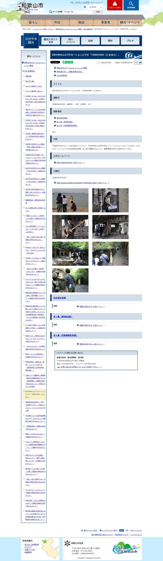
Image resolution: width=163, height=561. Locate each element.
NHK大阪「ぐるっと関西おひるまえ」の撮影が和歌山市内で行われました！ (35, 503)
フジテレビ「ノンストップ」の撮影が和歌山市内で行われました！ (35, 492)
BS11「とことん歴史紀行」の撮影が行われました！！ (34, 355)
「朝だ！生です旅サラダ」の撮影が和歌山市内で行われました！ (35, 482)
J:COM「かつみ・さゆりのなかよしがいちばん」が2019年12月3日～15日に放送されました (35, 100)
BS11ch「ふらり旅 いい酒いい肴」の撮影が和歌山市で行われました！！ (35, 471)
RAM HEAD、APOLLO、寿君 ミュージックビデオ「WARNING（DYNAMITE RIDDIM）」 (34, 366)
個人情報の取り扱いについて (102, 535)
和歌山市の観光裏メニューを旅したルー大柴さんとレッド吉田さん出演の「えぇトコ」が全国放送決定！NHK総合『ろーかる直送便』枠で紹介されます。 (35, 313)
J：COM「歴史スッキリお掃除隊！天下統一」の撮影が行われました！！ (35, 328)
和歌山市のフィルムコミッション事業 (69, 29)
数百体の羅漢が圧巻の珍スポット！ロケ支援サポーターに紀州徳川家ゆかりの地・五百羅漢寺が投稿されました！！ (35, 515)
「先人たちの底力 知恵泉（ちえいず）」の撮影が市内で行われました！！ (35, 271)
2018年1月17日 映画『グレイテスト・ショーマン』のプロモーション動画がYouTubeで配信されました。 (35, 159)
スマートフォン (136, 530)
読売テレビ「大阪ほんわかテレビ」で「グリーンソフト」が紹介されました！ (35, 338)
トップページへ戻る (109, 530)
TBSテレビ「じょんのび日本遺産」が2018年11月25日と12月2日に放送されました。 (35, 112)
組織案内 (28, 552)
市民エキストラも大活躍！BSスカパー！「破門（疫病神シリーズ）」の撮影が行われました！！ (35, 459)
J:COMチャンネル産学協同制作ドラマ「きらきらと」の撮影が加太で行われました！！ (35, 418)
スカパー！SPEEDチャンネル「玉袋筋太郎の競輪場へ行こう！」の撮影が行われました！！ (35, 446)
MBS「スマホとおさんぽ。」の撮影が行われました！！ (35, 435)
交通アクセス (30, 550)
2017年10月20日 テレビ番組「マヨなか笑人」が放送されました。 (35, 181)
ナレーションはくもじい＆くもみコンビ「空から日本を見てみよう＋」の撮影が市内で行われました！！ (35, 283)
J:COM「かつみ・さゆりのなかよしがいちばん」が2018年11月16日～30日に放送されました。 (35, 124)
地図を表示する (91, 307)
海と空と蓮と (30, 81)
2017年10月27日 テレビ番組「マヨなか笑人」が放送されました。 (35, 171)
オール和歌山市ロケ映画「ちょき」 (35, 209)
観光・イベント (48, 29)
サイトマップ (97, 2)
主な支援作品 (88, 29)
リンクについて (136, 535)
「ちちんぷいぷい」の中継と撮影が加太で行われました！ (35, 347)
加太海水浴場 (62, 118)
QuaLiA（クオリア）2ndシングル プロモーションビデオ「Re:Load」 (35, 250)
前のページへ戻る (90, 530)
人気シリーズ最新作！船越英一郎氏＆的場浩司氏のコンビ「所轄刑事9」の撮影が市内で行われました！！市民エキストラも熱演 (35, 380)
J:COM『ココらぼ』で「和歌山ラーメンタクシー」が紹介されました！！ (35, 261)
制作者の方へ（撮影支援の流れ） (70, 72)
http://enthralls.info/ (70, 163)
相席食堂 (28, 76)
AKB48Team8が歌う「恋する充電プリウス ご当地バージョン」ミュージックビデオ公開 (35, 406)
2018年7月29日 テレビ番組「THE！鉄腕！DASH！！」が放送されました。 (35, 147)
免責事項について (121, 535)
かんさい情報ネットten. (33, 86)
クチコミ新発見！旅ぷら (33, 91)
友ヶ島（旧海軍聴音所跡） (67, 126)
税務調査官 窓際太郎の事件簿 (35, 201)
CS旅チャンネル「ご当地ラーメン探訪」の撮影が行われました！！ (35, 218)
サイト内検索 (57, 12)
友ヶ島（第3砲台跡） (65, 122)
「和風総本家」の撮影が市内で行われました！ (35, 427)
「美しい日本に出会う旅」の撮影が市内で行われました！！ (35, 239)
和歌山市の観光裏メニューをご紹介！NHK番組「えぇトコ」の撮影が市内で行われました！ (35, 297)
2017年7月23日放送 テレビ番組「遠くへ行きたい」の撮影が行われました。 (35, 192)
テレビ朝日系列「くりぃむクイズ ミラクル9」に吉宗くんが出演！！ (35, 229)
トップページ (37, 29)
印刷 (136, 63)
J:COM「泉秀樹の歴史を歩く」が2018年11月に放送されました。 (35, 136)
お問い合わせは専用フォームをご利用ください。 (80, 367)
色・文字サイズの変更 (81, 2)
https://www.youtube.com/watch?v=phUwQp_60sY (82, 183)
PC (127, 530)
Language (92, 7)
